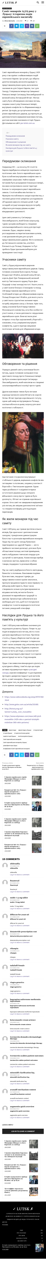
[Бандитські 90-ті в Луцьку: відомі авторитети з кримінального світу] (37, 793)
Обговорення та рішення (16, 142)
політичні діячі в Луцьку (25, 736)
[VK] (32, 26)
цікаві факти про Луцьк (10, 745)
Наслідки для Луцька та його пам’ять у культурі (21, 149)
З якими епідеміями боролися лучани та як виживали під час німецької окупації (16, 834)
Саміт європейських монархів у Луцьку (15, 742)
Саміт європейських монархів (12, 739)
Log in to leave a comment (19, 875)
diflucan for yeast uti (19, 915)
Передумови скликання (15, 136)
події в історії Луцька (9, 736)
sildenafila (15, 864)
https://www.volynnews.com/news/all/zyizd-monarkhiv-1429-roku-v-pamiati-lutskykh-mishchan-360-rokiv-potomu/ (23, 719)
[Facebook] (11, 26)
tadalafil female (17, 965)
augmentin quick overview (22, 1106)
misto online (34, 1219)
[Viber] (27, 26)
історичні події (37, 730)
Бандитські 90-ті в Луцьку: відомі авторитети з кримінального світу (35, 767)
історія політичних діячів (21, 733)
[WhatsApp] (37, 26)
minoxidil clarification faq (22, 1073)
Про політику (7, 8)
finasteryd (14, 881)
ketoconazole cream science (23, 1020)
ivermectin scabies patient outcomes (26, 1056)
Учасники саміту (12, 139)
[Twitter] (22, 26)
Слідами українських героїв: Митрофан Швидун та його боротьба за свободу (15, 779)
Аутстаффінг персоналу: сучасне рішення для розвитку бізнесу (16, 1190)
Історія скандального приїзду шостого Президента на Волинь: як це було (12, 767)
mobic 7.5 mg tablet (19, 898)
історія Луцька (7, 733)
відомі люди (12, 730)
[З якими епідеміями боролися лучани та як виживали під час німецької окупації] (37, 835)
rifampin (14, 948)
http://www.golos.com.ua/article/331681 (22, 704)
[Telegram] (16, 26)
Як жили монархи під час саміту (18, 145)
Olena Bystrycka (9, 21)
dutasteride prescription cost (23, 932)
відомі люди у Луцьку (24, 730)
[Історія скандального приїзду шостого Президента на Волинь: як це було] (37, 806)
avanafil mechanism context (23, 1090)
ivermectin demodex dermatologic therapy (26, 1038)
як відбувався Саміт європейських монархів (16, 748)
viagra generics (17, 982)
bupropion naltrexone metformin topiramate (25, 1000)
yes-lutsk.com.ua (27, 123)
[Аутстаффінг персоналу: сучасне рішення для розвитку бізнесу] (33, 1191)
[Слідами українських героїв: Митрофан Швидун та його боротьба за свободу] (37, 780)
